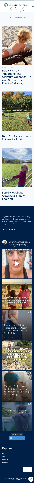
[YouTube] (9, 230)
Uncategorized (8, 67)
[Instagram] (3, 230)
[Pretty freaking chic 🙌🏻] (17, 416)
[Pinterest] (6, 230)
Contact (5, 460)
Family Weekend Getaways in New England (13, 196)
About (4, 457)
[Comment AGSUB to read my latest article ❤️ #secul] (17, 386)
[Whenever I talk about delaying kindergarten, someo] (17, 355)
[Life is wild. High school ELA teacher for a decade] (17, 294)
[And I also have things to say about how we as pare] (17, 263)
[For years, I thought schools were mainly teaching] (17, 325)
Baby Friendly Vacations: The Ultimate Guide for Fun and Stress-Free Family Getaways (16, 77)
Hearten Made (17, 479)
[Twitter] (15, 230)
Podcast (5, 463)
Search (27, 469)
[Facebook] (12, 230)
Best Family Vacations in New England (16, 138)
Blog (3, 454)
